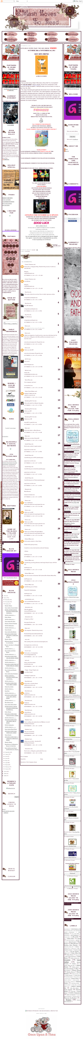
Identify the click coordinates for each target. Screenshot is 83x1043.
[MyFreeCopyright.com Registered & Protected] (41, 1011)
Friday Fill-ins (70, 954)
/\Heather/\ (27, 719)
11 (59, 379)
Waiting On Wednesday (71, 994)
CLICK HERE (10, 125)
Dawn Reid (27, 681)
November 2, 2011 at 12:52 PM (33, 613)
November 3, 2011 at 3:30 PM (33, 725)
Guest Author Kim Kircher (10, 632)
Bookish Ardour (72, 456)
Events (67, 951)
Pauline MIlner (28, 539)
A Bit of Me (74, 936)
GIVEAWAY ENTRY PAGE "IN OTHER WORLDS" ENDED (11, 665)
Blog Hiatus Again (9, 702)
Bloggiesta (66, 941)
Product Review (77, 975)
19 (59, 455)
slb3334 (26, 359)
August (7, 754)
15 (59, 416)
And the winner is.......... (10, 648)
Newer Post (23, 759)
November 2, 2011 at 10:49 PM (33, 647)
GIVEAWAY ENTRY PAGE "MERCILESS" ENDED (11, 732)
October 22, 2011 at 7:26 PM (33, 485)
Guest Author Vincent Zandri (11, 607)
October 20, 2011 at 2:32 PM (33, 299)
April (6, 762)
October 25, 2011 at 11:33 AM (33, 603)
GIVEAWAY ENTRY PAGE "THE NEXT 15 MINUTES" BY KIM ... (11, 635)
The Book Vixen (72, 846)
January (7, 769)
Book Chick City (72, 680)
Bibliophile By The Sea (69, 523)
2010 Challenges (67, 929)
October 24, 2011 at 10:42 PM (33, 506)
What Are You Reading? (70, 998)
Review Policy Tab (77, 976)
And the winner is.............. (10, 727)
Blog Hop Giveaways (70, 940)
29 (59, 573)
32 (59, 607)
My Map (66, 780)
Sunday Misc (74, 984)
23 (59, 500)
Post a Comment (24, 756)
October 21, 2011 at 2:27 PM (33, 405)
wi (80, 997)
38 (59, 669)
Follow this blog (72, 220)
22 (59, 489)
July (6, 756)
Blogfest (77, 940)
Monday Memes (8, 605)
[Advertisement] (8, 839)
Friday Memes (8, 617)
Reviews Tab (67, 978)
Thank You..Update (9, 686)
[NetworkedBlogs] (72, 218)
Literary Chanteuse (29, 264)
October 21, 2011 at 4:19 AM (33, 397)
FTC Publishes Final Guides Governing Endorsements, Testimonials (9, 462)
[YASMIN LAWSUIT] (41, 1041)
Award (79, 938)
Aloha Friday (70, 938)
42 (59, 710)
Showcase (73, 981)
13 (59, 400)
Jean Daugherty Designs (12, 577)
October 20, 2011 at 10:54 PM (33, 376)
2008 (5, 775)
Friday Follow (78, 954)
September (7, 752)
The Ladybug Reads (70, 490)
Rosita (26, 326)
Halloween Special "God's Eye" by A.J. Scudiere (11, 642)
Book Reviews (74, 943)
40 (59, 690)
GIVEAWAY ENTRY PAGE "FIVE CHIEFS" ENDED (11, 683)
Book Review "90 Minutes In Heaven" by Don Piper (11, 745)
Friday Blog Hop (76, 953)
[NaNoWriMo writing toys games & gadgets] (72, 445)
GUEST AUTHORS (6, 199)
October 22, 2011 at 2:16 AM (33, 432)
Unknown (67, 151)
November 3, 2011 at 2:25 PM (33, 706)
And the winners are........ (10, 615)
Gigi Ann (27, 292)
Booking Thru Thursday (71, 945)
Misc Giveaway (67, 970)
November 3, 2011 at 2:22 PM (33, 687)
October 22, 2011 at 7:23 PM (33, 451)
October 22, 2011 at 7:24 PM (33, 463)
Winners (68, 999)
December (7, 599)
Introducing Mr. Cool (29, 401)
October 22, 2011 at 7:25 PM (33, 474)
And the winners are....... (10, 619)
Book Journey (67, 510)
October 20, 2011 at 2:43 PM (33, 344)
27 (59, 538)
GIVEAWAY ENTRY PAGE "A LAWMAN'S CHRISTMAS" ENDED (11, 738)
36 (59, 650)
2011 (5, 597)
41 (59, 700)
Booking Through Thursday (11, 623)
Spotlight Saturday (67, 984)
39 (59, 681)
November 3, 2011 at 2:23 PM (33, 697)
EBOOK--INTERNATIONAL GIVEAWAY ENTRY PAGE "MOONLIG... (11, 611)
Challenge (77, 946)
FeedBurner (75, 139)
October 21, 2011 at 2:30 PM (33, 424)
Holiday (74, 963)
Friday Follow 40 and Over (70, 956)
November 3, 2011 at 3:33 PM (33, 735)
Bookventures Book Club (68, 946)
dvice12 (26, 650)
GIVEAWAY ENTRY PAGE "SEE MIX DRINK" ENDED (11, 657)
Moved (3, 809)
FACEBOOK (52, 158)
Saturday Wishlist (76, 979)
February (7, 767)
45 (59, 738)
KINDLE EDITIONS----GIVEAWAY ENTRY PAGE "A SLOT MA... (11, 677)
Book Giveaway (72, 941)
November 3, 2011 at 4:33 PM (33, 753)
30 (59, 584)
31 (59, 599)
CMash (66, 149)
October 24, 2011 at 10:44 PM (33, 535)
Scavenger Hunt (67, 981)
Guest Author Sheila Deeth (11, 704)
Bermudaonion (77, 885)
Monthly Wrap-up (71, 972)
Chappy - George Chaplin (30, 670)
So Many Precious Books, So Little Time (71, 536)
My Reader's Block (76, 611)
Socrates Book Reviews (74, 450)
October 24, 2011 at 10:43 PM (33, 516)
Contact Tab (73, 948)
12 (59, 391)
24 (59, 510)
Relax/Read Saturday (69, 976)
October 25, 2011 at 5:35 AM (33, 556)
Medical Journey (75, 967)
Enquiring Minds (77, 949)
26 (59, 529)
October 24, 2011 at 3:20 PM (33, 497)
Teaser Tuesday (8, 629)
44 (59, 729)
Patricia (26, 500)
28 (59, 560)
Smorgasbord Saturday (75, 983)
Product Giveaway (69, 975)
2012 (5, 595)
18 (59, 443)
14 (59, 408)
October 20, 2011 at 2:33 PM (33, 311)
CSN (78, 948)
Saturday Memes (75, 978)
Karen (26, 628)
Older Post (60, 759)
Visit (5, 436)
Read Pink (7, 691)
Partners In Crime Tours (76, 973)
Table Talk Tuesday (74, 988)
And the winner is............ (10, 700)
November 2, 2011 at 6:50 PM (33, 635)
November (7, 601)
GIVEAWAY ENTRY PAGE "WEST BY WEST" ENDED (11, 714)
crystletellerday (28, 599)
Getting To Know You (75, 958)
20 (59, 466)
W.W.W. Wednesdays (9, 625)
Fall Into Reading (74, 951)
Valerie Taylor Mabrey (30, 391)
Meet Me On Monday (69, 968)
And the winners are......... (10, 660)
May (6, 760)
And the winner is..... (9, 689)
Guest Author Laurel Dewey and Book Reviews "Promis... (12, 748)
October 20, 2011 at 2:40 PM (33, 329)
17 (59, 435)
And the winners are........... (10, 717)
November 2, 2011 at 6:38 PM (33, 624)
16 (59, 427)
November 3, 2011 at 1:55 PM (33, 677)
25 (59, 519)
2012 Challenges (74, 935)
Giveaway (27, 251)
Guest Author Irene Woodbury (11, 673)
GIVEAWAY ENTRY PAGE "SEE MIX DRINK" (39, 48)
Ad (64, 938)
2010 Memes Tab (69, 930)
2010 (5, 771)
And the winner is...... (9, 681)
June (6, 758)
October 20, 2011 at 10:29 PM (33, 366)
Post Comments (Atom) (32, 762)
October (7, 604)
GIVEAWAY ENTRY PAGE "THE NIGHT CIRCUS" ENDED (11, 721)
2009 (5, 773)
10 (59, 370)
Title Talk (73, 991)
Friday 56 (66, 953)
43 (59, 719)
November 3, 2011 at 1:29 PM (33, 666)
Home (41, 759)
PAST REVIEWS (5, 205)
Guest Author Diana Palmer (11, 729)
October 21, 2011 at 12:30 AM (33, 387)
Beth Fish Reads (76, 710)
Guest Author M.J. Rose (10, 621)
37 (59, 660)
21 (59, 477)
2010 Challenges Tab (76, 929)
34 (59, 627)
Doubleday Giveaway (68, 949)
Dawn (26, 428)
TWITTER (51, 163)
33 (59, 616)
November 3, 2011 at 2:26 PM (33, 716)
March (6, 764)
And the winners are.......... (10, 627)
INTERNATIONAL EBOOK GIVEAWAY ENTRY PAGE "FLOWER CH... (11, 708)
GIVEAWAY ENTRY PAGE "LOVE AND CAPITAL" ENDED (11, 696)
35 (59, 639)
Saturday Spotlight (67, 979)
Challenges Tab (67, 948)
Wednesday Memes (76, 996)
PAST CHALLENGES (7, 203)
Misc (77, 968)
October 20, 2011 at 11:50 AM (33, 275)
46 (59, 748)
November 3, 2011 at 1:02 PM (33, 656)
